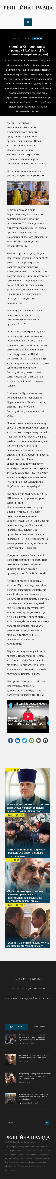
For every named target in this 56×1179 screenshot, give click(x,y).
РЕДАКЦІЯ (36, 979)
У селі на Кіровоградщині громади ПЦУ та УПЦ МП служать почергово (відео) (28, 50)
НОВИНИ (37, 38)
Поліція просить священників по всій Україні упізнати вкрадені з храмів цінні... (33, 1096)
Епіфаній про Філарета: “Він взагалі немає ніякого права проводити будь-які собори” (35, 1076)
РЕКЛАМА (12, 998)
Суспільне (37, 175)
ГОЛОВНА (20, 979)
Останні (40, 1026)
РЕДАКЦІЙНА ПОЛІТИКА (36, 998)
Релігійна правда (28, 8)
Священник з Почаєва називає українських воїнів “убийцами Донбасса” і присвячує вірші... (32, 1037)
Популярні (17, 1026)
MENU (28, 22)
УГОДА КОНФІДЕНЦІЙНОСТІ (28, 988)
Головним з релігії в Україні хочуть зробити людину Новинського (34, 1056)
